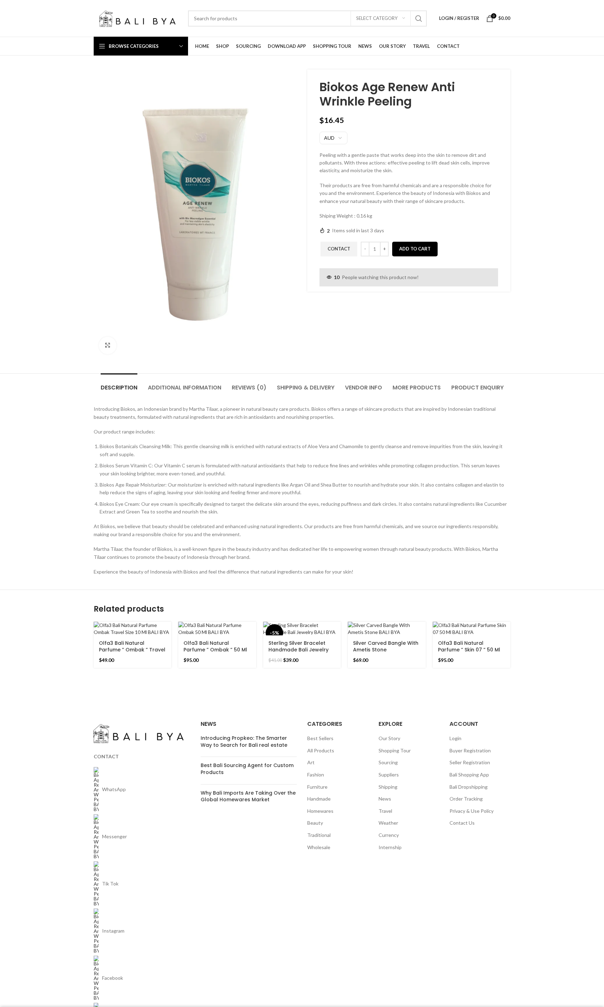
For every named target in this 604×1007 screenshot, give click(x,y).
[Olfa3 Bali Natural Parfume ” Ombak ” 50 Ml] (217, 628)
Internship (390, 847)
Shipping (388, 787)
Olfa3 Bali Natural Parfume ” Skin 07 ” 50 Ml (469, 647)
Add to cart (415, 248)
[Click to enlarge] (107, 345)
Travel (385, 811)
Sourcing (388, 762)
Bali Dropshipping (469, 787)
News (385, 799)
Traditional (319, 835)
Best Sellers (320, 738)
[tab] (119, 384)
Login (455, 738)
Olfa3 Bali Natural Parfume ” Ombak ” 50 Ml (215, 647)
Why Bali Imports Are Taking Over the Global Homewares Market (248, 796)
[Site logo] (137, 18)
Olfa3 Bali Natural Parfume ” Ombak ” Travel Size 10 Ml (132, 650)
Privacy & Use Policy (472, 811)
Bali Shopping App (469, 775)
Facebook (112, 978)
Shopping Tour (395, 750)
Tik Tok (110, 883)
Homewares (320, 811)
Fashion (315, 775)
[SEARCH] (419, 18)
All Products (320, 750)
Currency (389, 835)
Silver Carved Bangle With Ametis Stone (385, 647)
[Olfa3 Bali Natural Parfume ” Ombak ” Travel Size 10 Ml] (132, 628)
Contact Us (462, 823)
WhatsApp (114, 789)
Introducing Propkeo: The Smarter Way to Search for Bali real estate (244, 742)
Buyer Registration (470, 750)
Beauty (315, 823)
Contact (339, 248)
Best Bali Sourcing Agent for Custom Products (247, 769)
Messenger (114, 836)
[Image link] (138, 733)
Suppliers (389, 775)
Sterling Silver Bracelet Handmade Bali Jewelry (298, 647)
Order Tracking (466, 799)
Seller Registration (470, 762)
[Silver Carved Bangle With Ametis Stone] (386, 628)
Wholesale (318, 847)
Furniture (317, 787)
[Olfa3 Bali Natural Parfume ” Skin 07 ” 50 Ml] (471, 628)
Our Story (389, 738)
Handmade (319, 799)
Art (311, 762)
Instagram (113, 931)
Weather (388, 823)
